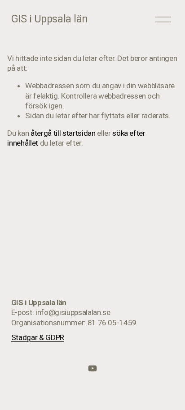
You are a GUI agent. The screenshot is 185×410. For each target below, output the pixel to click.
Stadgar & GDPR (37, 337)
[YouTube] (92, 368)
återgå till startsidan (63, 133)
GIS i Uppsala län (49, 19)
